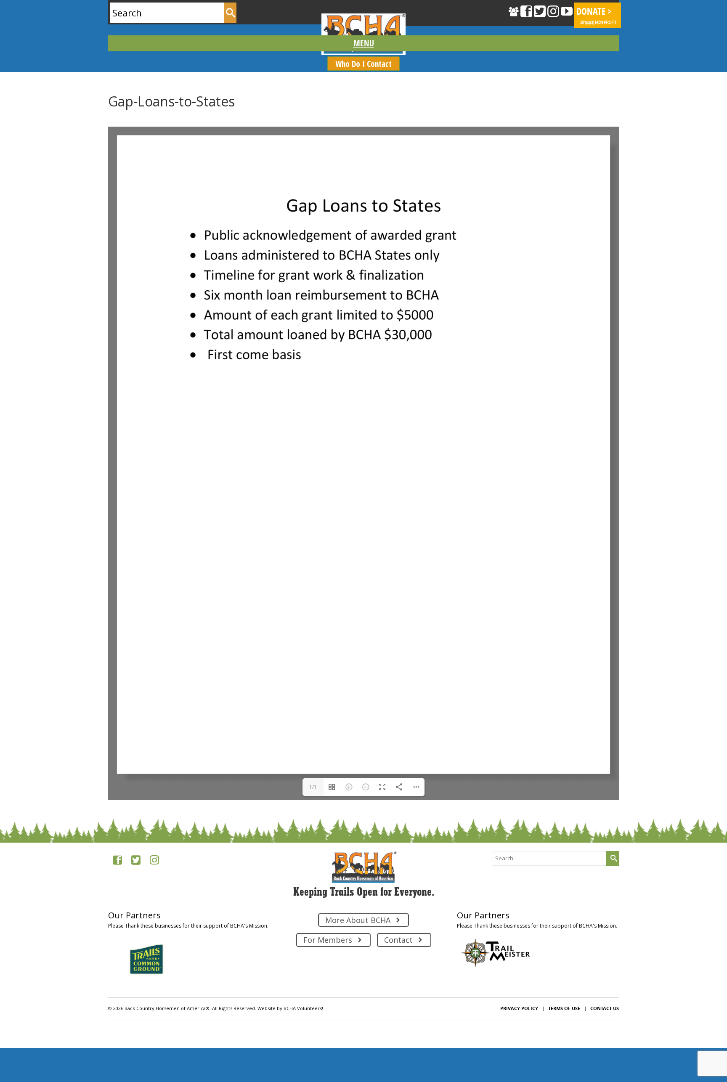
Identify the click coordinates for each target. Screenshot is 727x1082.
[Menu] (363, 43)
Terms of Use (564, 1008)
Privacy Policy (519, 1008)
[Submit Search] (230, 13)
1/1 (313, 786)
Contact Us (604, 1008)
